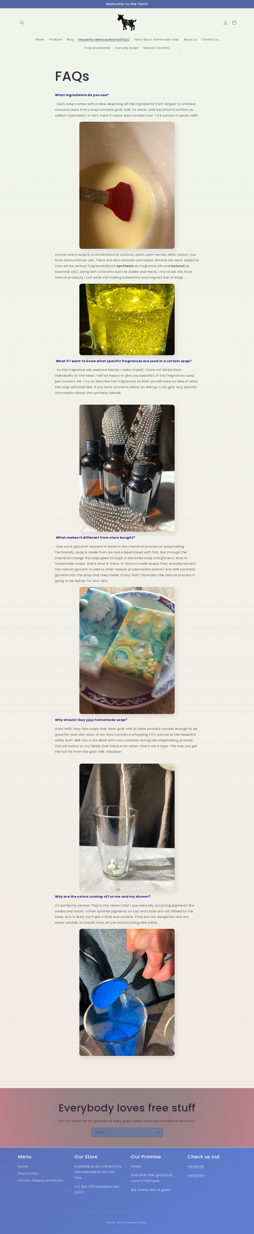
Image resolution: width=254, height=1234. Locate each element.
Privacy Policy (28, 1173)
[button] (22, 22)
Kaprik (120, 1222)
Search (23, 1166)
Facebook (196, 1166)
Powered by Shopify (135, 1222)
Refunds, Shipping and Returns (40, 1180)
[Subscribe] (158, 1132)
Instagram (196, 1175)
